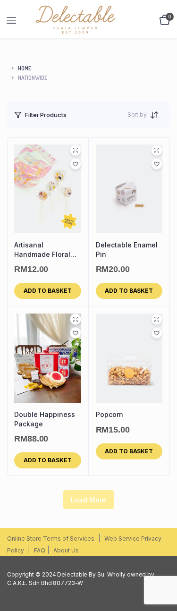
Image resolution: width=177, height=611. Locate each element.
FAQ (39, 550)
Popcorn (109, 414)
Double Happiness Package (44, 419)
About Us (66, 550)
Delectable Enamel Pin (127, 249)
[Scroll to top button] (161, 573)
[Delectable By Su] (92, 20)
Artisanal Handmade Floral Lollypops (42, 250)
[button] (75, 164)
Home (24, 68)
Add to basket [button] (48, 290)
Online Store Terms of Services (50, 538)
